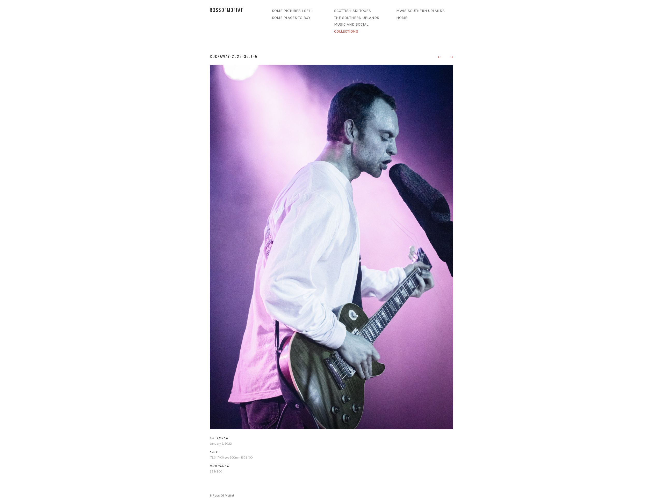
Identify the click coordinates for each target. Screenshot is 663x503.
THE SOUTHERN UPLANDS (356, 17)
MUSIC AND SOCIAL (351, 24)
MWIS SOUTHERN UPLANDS (420, 10)
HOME (401, 17)
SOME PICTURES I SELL (292, 10)
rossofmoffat (226, 9)
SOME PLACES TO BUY (291, 17)
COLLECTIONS (346, 31)
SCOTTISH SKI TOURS (352, 10)
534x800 (216, 471)
